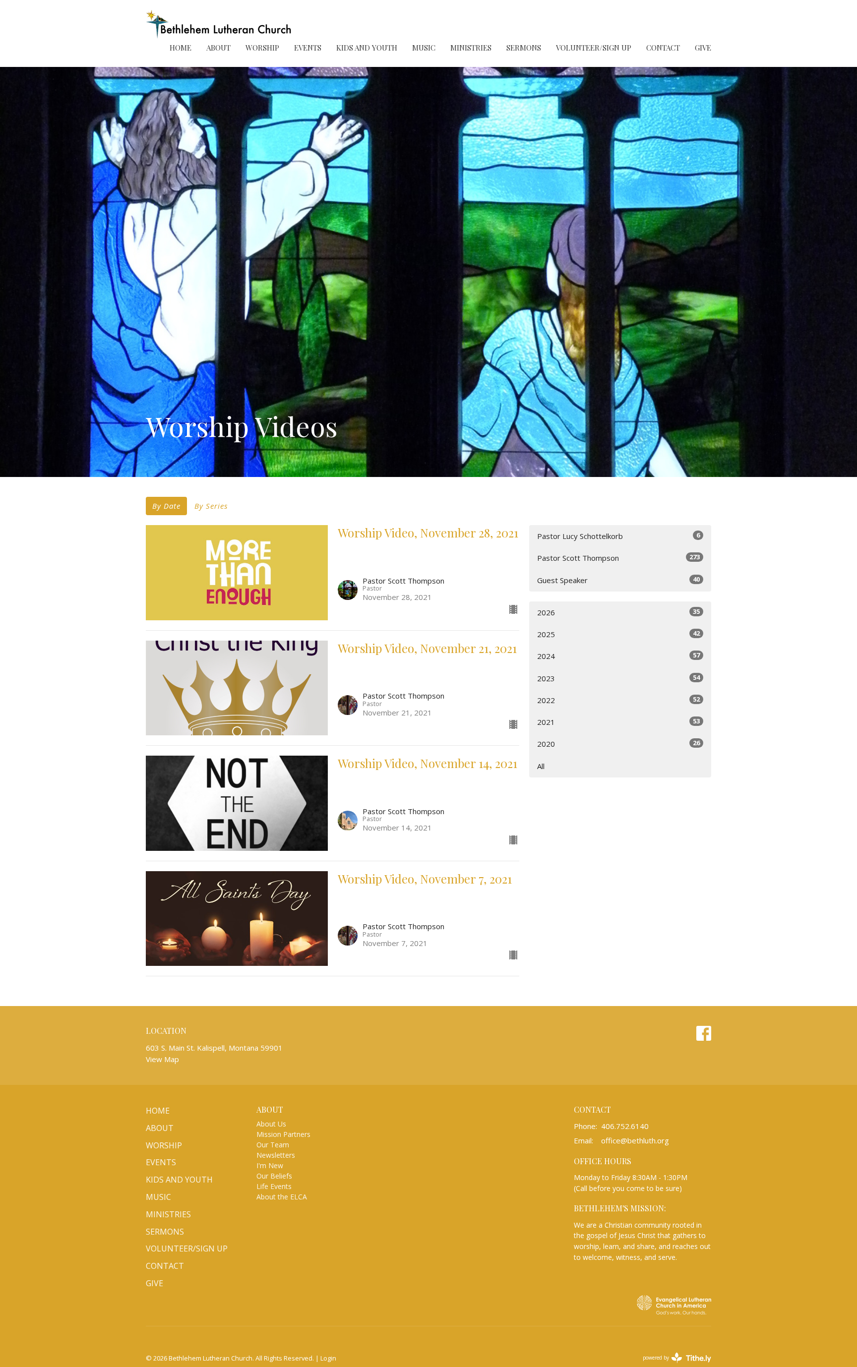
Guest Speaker (618, 580)
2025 (618, 634)
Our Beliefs (274, 1176)
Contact (663, 48)
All (541, 766)
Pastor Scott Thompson (618, 557)
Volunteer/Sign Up (593, 48)
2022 (618, 700)
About (218, 48)
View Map (162, 1059)
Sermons (523, 48)
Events (307, 48)
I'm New (269, 1165)
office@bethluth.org (635, 1140)
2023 (618, 678)
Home (180, 48)
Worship (262, 48)
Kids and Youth (366, 48)
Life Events (274, 1186)
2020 (618, 743)
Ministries (470, 48)
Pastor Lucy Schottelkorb (618, 536)
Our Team (272, 1144)
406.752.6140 (625, 1126)
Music (423, 48)
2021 (618, 721)
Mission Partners (283, 1134)
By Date (166, 506)
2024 (618, 656)
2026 (618, 612)
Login (328, 1358)
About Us (271, 1124)
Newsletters (275, 1155)
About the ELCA (281, 1196)
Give (703, 48)
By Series (211, 506)
